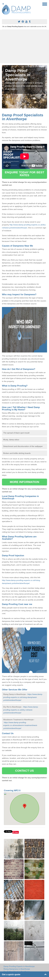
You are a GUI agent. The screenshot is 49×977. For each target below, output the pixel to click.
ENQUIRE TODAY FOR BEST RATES (24, 174)
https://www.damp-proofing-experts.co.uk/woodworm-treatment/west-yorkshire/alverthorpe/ (20, 725)
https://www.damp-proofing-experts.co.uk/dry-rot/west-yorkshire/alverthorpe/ (20, 710)
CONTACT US (24, 770)
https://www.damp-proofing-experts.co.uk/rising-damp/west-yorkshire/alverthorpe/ (23, 697)
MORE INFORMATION (24, 482)
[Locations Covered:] (3, 4)
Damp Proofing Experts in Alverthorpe (19, 966)
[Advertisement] (24, 46)
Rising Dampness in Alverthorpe (17, 969)
